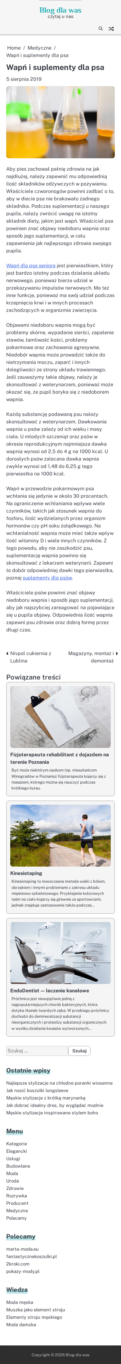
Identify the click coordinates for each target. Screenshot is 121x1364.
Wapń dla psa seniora (31, 266)
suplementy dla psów (47, 578)
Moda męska (19, 1302)
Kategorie (16, 1143)
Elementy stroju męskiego (34, 1317)
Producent (17, 1203)
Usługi (13, 1158)
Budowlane (18, 1166)
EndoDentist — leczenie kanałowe (49, 991)
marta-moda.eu (22, 1249)
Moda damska (21, 1324)
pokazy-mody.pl (22, 1271)
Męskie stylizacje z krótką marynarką (45, 1097)
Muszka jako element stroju (35, 1309)
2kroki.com (17, 1263)
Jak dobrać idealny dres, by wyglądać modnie (54, 1105)
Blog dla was (60, 10)
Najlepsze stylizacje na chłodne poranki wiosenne (59, 1083)
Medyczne (17, 1210)
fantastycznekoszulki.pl (31, 1256)
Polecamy (16, 1218)
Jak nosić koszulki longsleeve (37, 1090)
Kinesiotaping (26, 873)
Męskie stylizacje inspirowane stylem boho (52, 1112)
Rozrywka (16, 1195)
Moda (12, 1173)
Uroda (12, 1180)
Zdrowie (15, 1188)
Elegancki (16, 1151)
